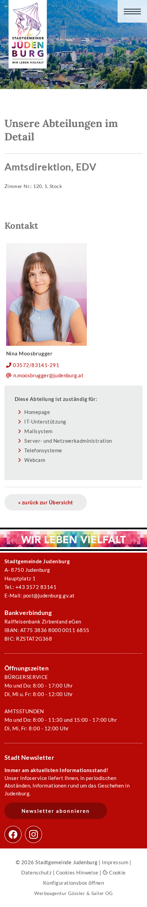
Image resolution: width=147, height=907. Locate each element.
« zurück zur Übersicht (45, 502)
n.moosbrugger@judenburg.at (48, 375)
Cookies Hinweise (77, 872)
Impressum (115, 862)
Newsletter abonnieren (56, 811)
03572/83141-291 (36, 365)
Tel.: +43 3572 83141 (30, 587)
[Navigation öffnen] (132, 11)
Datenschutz (36, 872)
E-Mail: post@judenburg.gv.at (39, 595)
